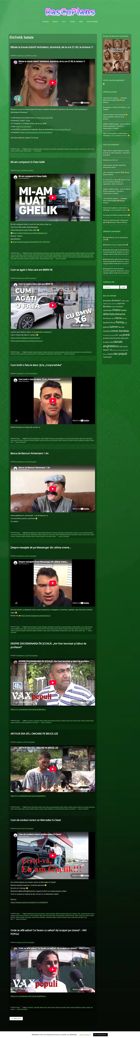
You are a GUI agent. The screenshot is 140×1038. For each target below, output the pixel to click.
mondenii (39, 630)
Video (81, 21)
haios (79, 720)
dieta (80, 438)
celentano (107, 310)
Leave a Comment (61, 258)
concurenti (53, 149)
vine (12, 442)
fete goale (49, 915)
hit (47, 534)
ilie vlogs (26, 440)
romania (64, 257)
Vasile (110, 354)
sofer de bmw (57, 354)
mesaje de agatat (20, 630)
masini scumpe (20, 917)
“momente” (107, 357)
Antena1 (29, 149)
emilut (12, 354)
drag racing (36, 255)
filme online (14, 440)
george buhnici (60, 915)
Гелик (51, 258)
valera (37, 258)
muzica (80, 534)
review (64, 440)
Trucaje (72, 21)
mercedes (33, 354)
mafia (17, 257)
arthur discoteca (112, 303)
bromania (51, 352)
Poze (64, 21)
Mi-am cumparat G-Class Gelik (28, 162)
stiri (67, 440)
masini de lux (23, 257)
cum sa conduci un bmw (86, 532)
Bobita (114, 307)
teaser (71, 440)
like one (48, 440)
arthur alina (34, 807)
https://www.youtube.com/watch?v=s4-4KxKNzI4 (29, 902)
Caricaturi (45, 21)
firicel (113, 322)
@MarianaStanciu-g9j (110, 250)
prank (59, 440)
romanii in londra (61, 917)
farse (71, 720)
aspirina (121, 303)
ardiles (123, 301)
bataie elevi (47, 720)
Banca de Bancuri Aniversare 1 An (30, 453)
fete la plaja (49, 255)
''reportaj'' (30, 720)
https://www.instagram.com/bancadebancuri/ (30, 233)
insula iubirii (83, 149)
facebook (38, 628)
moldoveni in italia (33, 257)
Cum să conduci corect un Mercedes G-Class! (36, 820)
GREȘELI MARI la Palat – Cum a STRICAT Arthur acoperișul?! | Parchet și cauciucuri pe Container (116, 126)
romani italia (63, 630)
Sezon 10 (107, 349)
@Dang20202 (107, 269)
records (13, 536)
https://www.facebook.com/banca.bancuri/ (27, 341)
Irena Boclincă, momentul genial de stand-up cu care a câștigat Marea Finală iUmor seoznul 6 (116, 252)
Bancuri (55, 21)
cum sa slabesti (15, 628)
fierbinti (106, 322)
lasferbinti (62, 534)
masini (12, 630)
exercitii (32, 628)
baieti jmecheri (60, 253)
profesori (17, 722)
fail (42, 628)
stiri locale (49, 536)
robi (121, 346)
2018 (28, 438)
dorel (113, 318)
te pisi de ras (71, 257)
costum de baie (85, 913)
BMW (46, 438)
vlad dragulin (27, 151)
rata (111, 342)
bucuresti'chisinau (66, 627)
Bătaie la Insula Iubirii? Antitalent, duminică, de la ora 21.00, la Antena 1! (52, 47)
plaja (40, 257)
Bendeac (44, 627)
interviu (31, 440)
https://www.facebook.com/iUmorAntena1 (36, 132)
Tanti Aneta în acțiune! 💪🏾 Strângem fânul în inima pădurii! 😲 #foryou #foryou (115, 100)
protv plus (120, 338)
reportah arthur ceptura (62, 809)
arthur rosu (81, 807)
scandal (17, 151)
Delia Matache (117, 314)
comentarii (46, 149)
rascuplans (33, 55)
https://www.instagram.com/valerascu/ (25, 338)
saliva (83, 1007)
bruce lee (92, 807)
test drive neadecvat (23, 258)
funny (75, 720)
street (76, 630)
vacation (87, 440)
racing (92, 534)
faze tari (42, 255)
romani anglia (41, 354)
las (119, 327)
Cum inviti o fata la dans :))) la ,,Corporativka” (36, 365)
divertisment (107, 318)
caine (12, 809)
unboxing (81, 440)
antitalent (35, 149)
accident (29, 253)
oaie (120, 335)
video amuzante (44, 258)
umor (21, 151)
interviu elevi (89, 720)
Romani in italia (57, 257)
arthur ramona (72, 807)
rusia (68, 917)
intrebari (36, 440)
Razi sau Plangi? (92, 21)
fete (84, 438)
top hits (75, 440)
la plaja (91, 915)
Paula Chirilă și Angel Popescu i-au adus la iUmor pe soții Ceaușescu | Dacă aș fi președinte (116, 153)
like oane (88, 628)
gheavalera (34, 534)
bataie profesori (56, 720)
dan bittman (60, 149)
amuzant (29, 352)
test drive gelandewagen (83, 257)
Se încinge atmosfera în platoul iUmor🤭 (116, 215)
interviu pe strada (60, 1007)
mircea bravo (36, 917)
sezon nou (115, 350)
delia (77, 438)
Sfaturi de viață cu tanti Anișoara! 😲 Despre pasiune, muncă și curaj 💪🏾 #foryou (115, 117)
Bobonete (48, 532)
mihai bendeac (120, 331)
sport (69, 630)
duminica (67, 149)
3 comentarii (37, 151)
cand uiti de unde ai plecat (62, 352)
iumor (89, 149)
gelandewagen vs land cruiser (71, 255)
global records (69, 915)
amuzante (107, 300)
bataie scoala (65, 720)
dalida (123, 310)
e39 (28, 628)
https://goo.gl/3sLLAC (62, 129)
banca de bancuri (70, 253)
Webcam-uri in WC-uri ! (110, 160)
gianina (106, 327)
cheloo (116, 310)
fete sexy (17, 354)
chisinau (82, 253)
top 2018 (32, 258)
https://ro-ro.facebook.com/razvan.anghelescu (28, 709)
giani (125, 323)
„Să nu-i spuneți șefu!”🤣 (120, 245)
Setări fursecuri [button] (85, 1035)
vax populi (35, 722)
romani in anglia (47, 257)
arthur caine (42, 807)
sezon (125, 346)
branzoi (119, 306)
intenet (76, 628)
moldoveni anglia (31, 630)
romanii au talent (40, 536)
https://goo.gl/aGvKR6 (44, 118)
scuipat (88, 1007)
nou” (116, 335)
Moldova (42, 917)
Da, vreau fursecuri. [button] (100, 1035)
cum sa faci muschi (85, 352)
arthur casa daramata (52, 807)
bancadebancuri (35, 438)
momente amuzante (108, 335)
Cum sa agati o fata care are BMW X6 (32, 269)
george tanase (74, 149)
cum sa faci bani (27, 255)
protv (88, 534)
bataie (40, 149)
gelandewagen (57, 255)
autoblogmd (31, 913)
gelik (81, 255)
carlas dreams (59, 438)
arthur (29, 807)
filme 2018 (89, 438)
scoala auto (49, 354)
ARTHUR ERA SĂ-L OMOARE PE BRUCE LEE (34, 733)
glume (44, 534)
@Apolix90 (106, 245)
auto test (52, 253)
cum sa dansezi (24, 915)
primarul (106, 338)
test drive (81, 917)
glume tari (87, 255)
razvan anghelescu (26, 722)
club (79, 913)
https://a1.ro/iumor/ (23, 126)
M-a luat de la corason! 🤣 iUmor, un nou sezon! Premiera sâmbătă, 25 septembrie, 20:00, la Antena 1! (116, 182)
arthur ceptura (63, 807)
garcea (56, 628)
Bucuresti (61, 532)
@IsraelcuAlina (108, 237)
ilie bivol (20, 440)
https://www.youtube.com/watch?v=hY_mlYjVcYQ (31, 242)
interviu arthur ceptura (32, 809)
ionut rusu (27, 354)
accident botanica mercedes (41, 253)
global (40, 534)
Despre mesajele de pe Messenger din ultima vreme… (41, 547)
